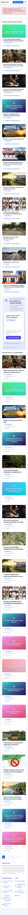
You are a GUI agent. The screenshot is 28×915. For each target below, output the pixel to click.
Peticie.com (5, 2)
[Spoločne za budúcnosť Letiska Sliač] (14, 135)
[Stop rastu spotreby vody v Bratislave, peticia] (14, 233)
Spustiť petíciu (18, 2)
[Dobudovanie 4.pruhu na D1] (14, 258)
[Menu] (25, 2)
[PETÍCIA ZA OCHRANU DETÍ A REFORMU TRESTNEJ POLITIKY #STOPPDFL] (14, 110)
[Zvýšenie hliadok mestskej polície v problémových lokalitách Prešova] (14, 159)
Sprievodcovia (7, 878)
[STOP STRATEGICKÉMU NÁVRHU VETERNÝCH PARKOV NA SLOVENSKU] (14, 36)
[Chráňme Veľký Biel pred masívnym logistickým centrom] (14, 183)
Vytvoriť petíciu (14, 337)
